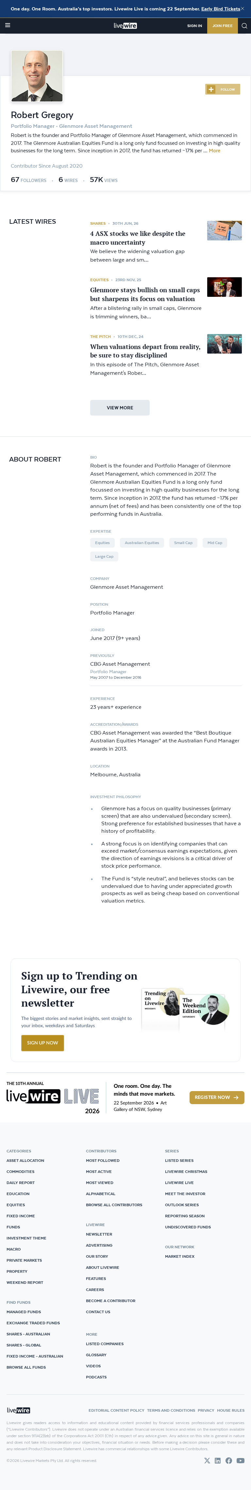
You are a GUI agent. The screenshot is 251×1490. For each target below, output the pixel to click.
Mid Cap (215, 542)
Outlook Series (182, 1204)
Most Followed (103, 1160)
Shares (98, 223)
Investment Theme (26, 1238)
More (214, 151)
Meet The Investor (185, 1193)
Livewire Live (179, 1182)
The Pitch (100, 336)
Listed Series (179, 1160)
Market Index (179, 1256)
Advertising (99, 1245)
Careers (95, 1289)
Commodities (20, 1171)
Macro (14, 1249)
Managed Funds (24, 1311)
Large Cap (104, 556)
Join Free (222, 25)
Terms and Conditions (171, 1410)
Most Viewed (99, 1182)
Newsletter (99, 1234)
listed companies (105, 1343)
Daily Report (21, 1182)
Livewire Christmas (186, 1171)
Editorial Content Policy (116, 1410)
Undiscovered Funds (188, 1226)
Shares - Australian (28, 1333)
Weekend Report (25, 1282)
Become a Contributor (110, 1300)
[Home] (125, 26)
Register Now (212, 1097)
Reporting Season (185, 1215)
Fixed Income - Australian (35, 1356)
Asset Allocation (25, 1160)
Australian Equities (142, 542)
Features (96, 1278)
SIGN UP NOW (42, 1043)
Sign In (194, 25)
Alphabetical (100, 1193)
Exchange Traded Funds (33, 1322)
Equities (99, 279)
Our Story (97, 1256)
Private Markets (24, 1260)
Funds (13, 1226)
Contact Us (98, 1311)
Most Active (99, 1171)
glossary (96, 1354)
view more (120, 407)
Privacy (206, 1410)
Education (18, 1193)
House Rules (230, 1410)
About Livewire (102, 1267)
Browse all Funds (26, 1367)
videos (93, 1365)
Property (17, 1271)
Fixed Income (21, 1215)
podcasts (96, 1377)
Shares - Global (24, 1345)
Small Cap (183, 542)
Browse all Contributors (114, 1204)
